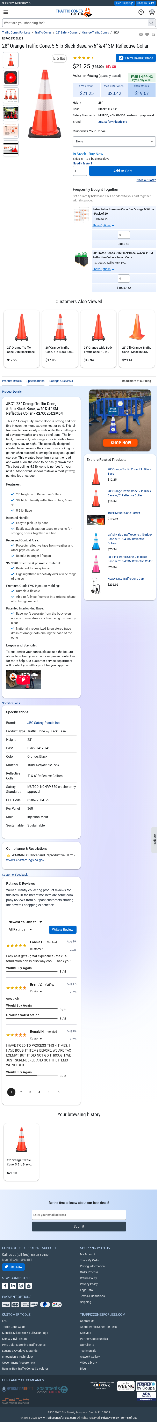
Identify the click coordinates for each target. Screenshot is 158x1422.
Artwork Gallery (90, 1356)
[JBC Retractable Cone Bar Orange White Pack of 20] (81, 215)
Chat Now (15, 1266)
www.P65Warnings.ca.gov (25, 860)
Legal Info (86, 1290)
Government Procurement (18, 1362)
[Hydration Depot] (17, 1388)
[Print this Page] (153, 35)
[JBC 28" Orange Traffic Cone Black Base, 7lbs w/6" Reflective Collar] (96, 498)
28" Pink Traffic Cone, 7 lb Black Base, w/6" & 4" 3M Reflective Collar (130, 559)
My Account (87, 1254)
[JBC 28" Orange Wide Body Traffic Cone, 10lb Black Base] (98, 328)
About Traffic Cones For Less (98, 1326)
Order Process (89, 1272)
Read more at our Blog (136, 381)
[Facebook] (5, 1286)
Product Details (12, 381)
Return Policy (88, 1278)
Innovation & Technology (18, 1356)
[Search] (151, 22)
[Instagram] (21, 1286)
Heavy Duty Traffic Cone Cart (126, 578)
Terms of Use (129, 1417)
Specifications (35, 381)
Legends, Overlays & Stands (19, 1350)
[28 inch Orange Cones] (136, 328)
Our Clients (87, 1344)
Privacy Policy (89, 1284)
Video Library (88, 1362)
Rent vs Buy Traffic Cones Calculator (25, 1368)
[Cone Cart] (96, 586)
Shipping (85, 1302)
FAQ (4, 1321)
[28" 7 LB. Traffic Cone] (21, 328)
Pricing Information (92, 1266)
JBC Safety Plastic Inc (112, 121)
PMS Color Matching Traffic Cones (23, 1344)
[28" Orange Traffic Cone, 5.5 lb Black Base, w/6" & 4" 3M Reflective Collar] (10, 60)
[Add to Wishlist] (147, 35)
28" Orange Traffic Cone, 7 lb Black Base (21, 350)
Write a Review (62, 930)
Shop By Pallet (145, 3)
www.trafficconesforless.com (57, 1417)
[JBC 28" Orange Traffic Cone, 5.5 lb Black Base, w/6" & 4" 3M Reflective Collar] (21, 1141)
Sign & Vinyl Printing (15, 1338)
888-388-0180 (39, 1254)
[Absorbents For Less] (52, 1389)
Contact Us (87, 1321)
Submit (79, 1226)
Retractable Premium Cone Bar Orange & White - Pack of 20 (123, 211)
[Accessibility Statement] (146, 1396)
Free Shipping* (124, 3)
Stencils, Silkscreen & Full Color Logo (25, 1332)
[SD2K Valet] (15, 1401)
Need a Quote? (146, 180)
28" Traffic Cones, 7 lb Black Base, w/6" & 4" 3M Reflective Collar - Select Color (123, 255)
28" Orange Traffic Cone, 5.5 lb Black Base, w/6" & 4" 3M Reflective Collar (19, 1162)
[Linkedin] (13, 1286)
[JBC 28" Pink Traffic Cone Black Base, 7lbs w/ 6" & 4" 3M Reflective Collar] (96, 564)
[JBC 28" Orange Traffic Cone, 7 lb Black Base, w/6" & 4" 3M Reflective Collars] (60, 328)
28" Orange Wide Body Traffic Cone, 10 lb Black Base (98, 350)
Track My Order (89, 1260)
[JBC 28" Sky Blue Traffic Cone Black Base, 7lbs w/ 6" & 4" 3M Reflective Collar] (96, 542)
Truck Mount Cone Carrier (124, 512)
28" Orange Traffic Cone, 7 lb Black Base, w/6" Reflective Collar (129, 493)
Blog (83, 1368)
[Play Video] (10, 148)
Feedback (154, 840)
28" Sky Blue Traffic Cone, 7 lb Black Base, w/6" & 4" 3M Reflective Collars (130, 539)
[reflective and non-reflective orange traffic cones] (74, 12)
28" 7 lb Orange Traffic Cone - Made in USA (136, 350)
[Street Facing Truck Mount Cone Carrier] (96, 520)
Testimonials (88, 1350)
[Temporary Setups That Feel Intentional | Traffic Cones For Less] (120, 420)
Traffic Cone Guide (13, 1326)
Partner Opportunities (94, 1338)
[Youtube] (29, 1286)
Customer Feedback (15, 874)
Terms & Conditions (92, 1296)
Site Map (85, 1332)
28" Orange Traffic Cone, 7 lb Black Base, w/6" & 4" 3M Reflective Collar (59, 350)
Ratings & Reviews (61, 381)
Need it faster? (82, 163)
